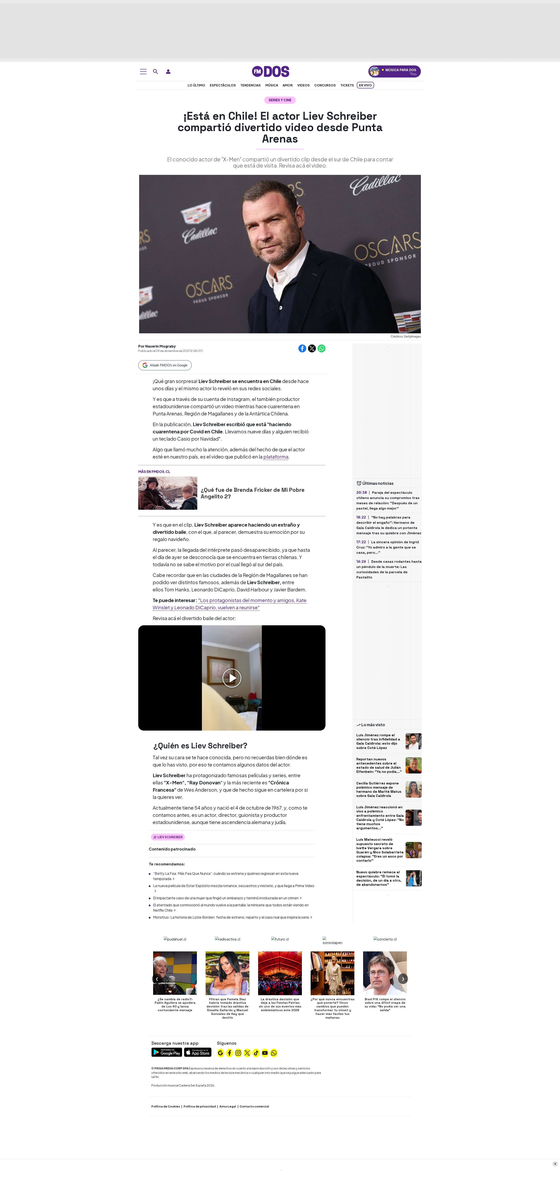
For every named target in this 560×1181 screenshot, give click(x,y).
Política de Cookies (165, 1106)
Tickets (347, 85)
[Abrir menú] (143, 71)
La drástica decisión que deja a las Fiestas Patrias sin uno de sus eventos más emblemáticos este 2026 (280, 1004)
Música (271, 85)
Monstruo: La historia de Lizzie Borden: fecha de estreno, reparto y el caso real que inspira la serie (231, 917)
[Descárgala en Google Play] (166, 1051)
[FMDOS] (270, 71)
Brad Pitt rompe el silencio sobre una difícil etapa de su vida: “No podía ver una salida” (385, 1004)
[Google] (220, 1052)
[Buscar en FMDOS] (155, 71)
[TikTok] (256, 1052)
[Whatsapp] (274, 1052)
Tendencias (250, 85)
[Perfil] (168, 71)
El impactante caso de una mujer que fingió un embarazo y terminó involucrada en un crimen (226, 898)
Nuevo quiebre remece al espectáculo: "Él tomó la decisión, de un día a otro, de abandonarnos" (378, 878)
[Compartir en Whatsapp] (322, 348)
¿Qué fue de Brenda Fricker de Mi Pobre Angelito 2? (252, 493)
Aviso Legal (227, 1106)
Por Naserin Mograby (157, 346)
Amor (288, 85)
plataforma (275, 456)
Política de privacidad (200, 1106)
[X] (247, 1052)
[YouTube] (265, 1052)
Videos (303, 85)
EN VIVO (365, 85)
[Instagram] (238, 1052)
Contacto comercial (254, 1106)
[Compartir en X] (312, 348)
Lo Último (196, 85)
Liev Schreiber (170, 837)
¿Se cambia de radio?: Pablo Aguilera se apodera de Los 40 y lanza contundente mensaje (175, 1004)
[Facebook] (229, 1052)
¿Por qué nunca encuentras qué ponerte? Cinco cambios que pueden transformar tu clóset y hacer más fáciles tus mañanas (332, 1008)
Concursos (325, 85)
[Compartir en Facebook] (302, 348)
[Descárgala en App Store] (198, 1051)
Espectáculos (223, 85)
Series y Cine (280, 100)
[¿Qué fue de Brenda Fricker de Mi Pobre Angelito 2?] (167, 493)
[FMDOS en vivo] (374, 71)
